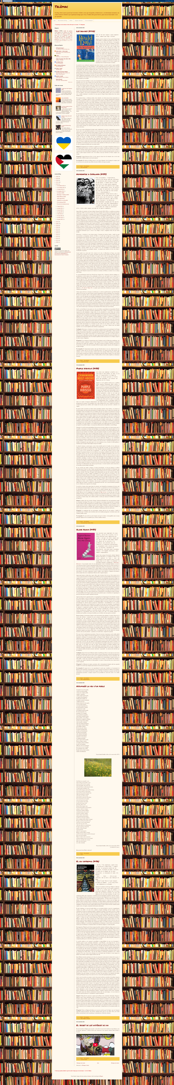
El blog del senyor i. (60, 48)
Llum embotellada (64, 98)
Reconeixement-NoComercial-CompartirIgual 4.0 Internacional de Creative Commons (63, 253)
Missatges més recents (81, 1063)
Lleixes (57, 55)
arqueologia (68, 37)
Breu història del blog (62, 20)
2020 (57, 223)
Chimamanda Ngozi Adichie (86, 522)
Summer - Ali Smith (59, 60)
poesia (82, 854)
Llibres (70, 20)
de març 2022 (60, 215)
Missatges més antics (115, 1063)
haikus (65, 40)
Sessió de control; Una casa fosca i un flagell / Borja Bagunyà (63, 73)
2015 (57, 232)
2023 (57, 182)
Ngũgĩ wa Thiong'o (86, 1018)
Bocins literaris (59, 79)
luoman (89, 1076)
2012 (57, 238)
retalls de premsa (67, 31)
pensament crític (65, 39)
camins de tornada (84, 1059)
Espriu (71, 39)
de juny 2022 (60, 210)
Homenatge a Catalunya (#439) (91, 174)
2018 (57, 227)
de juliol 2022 (60, 208)
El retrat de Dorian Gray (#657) (66, 126)
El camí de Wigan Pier (87, 287)
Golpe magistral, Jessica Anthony (62, 77)
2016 (57, 231)
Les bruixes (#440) (85, 31)
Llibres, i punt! (59, 68)
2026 (57, 176)
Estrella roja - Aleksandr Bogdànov (62, 56)
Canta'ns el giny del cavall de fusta (66, 116)
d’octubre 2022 (60, 189)
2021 (57, 221)
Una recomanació (89, 20)
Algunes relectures (79, 20)
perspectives (57, 39)
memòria (65, 32)
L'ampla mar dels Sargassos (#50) (66, 89)
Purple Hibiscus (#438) (87, 368)
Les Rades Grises (59, 62)
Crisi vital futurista (59, 63)
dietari (71, 35)
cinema (71, 32)
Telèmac (61, 6)
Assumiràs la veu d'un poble (90, 686)
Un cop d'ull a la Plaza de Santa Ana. (63, 49)
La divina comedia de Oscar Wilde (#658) (66, 107)
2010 (57, 242)
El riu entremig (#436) (87, 861)
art (60, 35)
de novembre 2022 (61, 187)
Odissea (63, 36)
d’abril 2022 (59, 213)
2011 (57, 240)
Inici (55, 20)
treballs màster (59, 40)
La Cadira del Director (60, 65)
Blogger (101, 1076)
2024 (57, 180)
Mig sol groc (103, 492)
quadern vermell (59, 76)
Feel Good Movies (59, 66)
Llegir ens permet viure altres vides (63, 58)
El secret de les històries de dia (92, 1025)
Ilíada (58, 36)
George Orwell (83, 361)
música (59, 32)
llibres (82, 167)
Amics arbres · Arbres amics (62, 51)
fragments (65, 35)
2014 (57, 234)
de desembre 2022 (60, 185)
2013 (57, 236)
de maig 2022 (60, 212)
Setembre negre (59, 69)
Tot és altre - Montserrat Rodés (61, 80)
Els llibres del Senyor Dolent (62, 71)
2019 (57, 225)
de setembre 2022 (60, 191)
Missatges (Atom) (85, 1065)
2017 (57, 229)
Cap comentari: (86, 166)
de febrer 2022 (60, 217)
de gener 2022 (60, 219)
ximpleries (57, 41)
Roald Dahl (85, 167)
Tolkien (58, 33)
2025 (57, 178)
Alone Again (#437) (86, 529)
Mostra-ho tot (70, 82)
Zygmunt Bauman (86, 679)
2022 (57, 184)
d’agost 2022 (59, 206)
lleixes (62, 37)
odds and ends (69, 40)
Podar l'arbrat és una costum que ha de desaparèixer (63, 53)
